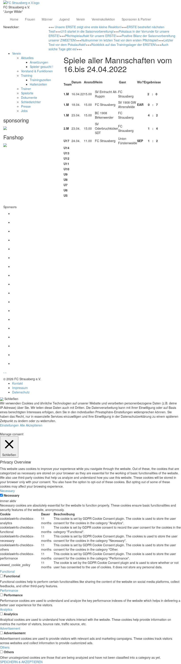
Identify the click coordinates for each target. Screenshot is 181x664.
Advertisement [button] (10, 628)
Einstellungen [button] (9, 425)
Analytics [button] (6, 609)
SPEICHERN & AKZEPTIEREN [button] (21, 662)
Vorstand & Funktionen (37, 71)
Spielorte (27, 93)
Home (14, 19)
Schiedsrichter (31, 102)
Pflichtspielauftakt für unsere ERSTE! (90, 36)
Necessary (11, 495)
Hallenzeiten (38, 84)
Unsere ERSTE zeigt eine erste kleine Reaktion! (88, 27)
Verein (80, 19)
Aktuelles (27, 58)
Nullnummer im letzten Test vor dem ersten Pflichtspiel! (119, 40)
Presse (26, 106)
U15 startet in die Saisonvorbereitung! (87, 31)
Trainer (26, 88)
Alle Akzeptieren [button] (31, 425)
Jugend (64, 19)
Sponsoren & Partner (136, 19)
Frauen (30, 19)
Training (26, 75)
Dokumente (29, 97)
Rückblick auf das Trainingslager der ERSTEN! (123, 44)
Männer (47, 19)
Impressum (20, 387)
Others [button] (4, 647)
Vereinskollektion (103, 19)
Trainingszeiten (40, 80)
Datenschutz (21, 392)
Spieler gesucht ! (41, 66)
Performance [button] (9, 590)
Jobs (24, 110)
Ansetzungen (39, 62)
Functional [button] (7, 571)
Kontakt (17, 383)
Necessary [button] (7, 490)
